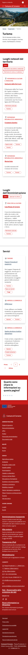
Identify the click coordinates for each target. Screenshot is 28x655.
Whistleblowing (8, 554)
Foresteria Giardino (11, 122)
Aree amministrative (8, 428)
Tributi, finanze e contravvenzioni (12, 493)
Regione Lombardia (7, 2)
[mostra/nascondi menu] (3, 6)
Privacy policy (5, 622)
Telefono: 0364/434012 (11, 568)
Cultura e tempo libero (8, 476)
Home (4, 29)
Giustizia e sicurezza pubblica (10, 482)
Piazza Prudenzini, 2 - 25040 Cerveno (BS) (15, 565)
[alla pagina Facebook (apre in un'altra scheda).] (3, 599)
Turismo (10, 258)
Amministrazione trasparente (13, 516)
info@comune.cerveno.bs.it (12, 580)
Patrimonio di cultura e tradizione (13, 72)
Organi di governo (7, 425)
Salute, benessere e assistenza (11, 490)
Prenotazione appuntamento (9, 636)
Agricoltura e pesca (7, 459)
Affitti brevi (8, 304)
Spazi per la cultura (15, 197)
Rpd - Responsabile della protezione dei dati (11, 591)
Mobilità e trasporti (7, 487)
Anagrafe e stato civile (8, 465)
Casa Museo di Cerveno (12, 207)
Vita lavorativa (6, 499)
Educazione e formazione (9, 479)
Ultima (11, 368)
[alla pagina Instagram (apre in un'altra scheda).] (6, 599)
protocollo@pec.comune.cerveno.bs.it (13, 586)
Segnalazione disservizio (8, 633)
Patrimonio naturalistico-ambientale (13, 69)
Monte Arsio (9, 161)
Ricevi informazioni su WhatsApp (10, 603)
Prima (6, 364)
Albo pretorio (7, 529)
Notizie (4, 448)
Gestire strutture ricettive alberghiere (13, 332)
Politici (4, 434)
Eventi (4, 510)
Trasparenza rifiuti (9, 542)
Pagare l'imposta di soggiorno (11, 263)
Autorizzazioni (6, 470)
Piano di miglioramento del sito (9, 640)
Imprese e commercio (14, 300)
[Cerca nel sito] (25, 6)
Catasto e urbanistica (8, 473)
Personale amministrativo (9, 436)
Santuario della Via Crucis (13, 84)
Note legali (5, 618)
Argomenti (11, 29)
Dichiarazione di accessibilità (9, 625)
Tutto (5, 65)
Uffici (3, 431)
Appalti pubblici (6, 467)
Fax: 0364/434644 (9, 571)
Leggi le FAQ (5, 629)
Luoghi (4, 507)
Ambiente (5, 462)
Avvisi (4, 451)
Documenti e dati (7, 439)
